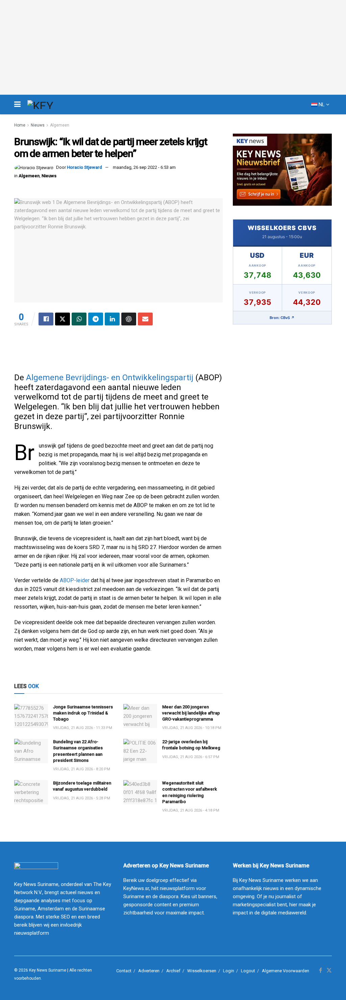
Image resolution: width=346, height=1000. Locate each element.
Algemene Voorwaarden (285, 970)
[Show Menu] (17, 104)
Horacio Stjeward (84, 167)
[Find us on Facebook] (320, 970)
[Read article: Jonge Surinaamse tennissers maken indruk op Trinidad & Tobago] (31, 716)
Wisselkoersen (201, 970)
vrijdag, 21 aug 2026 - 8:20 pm (81, 769)
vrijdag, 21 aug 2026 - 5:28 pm (81, 798)
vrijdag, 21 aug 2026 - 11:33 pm (82, 728)
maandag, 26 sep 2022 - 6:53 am (144, 167)
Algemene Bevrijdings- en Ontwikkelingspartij (109, 377)
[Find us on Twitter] (329, 970)
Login (228, 970)
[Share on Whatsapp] (79, 319)
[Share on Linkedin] (112, 319)
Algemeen (59, 125)
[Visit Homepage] (52, 104)
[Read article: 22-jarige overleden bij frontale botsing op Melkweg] (140, 751)
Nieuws (38, 125)
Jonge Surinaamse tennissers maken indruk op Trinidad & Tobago (83, 713)
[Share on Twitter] (62, 319)
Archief (173, 970)
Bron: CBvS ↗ (282, 317)
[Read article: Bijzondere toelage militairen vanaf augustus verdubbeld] (31, 792)
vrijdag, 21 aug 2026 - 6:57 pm (190, 757)
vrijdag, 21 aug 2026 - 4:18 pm (190, 810)
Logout (248, 970)
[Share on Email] (145, 319)
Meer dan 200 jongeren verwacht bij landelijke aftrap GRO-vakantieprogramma (191, 713)
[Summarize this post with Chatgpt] (128, 319)
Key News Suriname (47, 970)
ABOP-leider (75, 580)
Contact (123, 970)
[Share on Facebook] (46, 319)
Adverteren (148, 970)
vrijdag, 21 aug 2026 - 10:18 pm (191, 728)
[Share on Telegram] (95, 319)
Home (19, 125)
